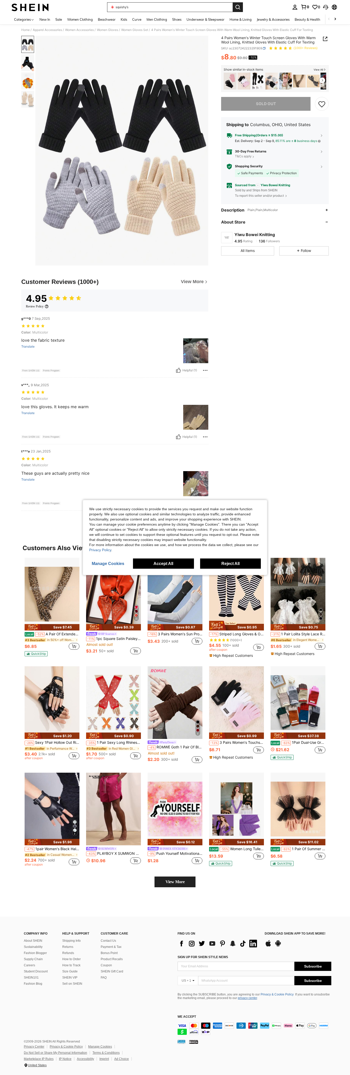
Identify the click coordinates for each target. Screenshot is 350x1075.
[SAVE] (322, 104)
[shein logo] (30, 7)
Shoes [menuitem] (176, 19)
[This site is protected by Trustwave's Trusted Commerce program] (181, 1042)
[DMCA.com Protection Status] (193, 1042)
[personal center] (295, 7)
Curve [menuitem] (136, 19)
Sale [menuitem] (58, 19)
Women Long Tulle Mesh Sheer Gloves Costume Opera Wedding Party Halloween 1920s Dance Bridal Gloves (237, 849)
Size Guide (70, 971)
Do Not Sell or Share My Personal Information (55, 1053)
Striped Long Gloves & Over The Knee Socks (237, 634)
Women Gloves (107, 30)
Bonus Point (109, 953)
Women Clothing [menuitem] (80, 19)
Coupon (106, 965)
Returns (67, 947)
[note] (52, 627)
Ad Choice (121, 1059)
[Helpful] (178, 370)
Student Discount (36, 971)
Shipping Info (71, 941)
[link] (305, 7)
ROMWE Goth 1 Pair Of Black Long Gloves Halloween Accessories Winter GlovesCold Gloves (175, 747)
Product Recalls (112, 959)
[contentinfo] (254, 1029)
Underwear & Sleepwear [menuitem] (205, 19)
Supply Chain (33, 959)
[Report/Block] (205, 370)
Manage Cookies (100, 1046)
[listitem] (230, 81)
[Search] (238, 7)
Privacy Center (34, 1046)
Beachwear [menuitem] (107, 19)
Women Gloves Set (134, 30)
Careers (29, 965)
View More (175, 882)
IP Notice (65, 1059)
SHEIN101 (31, 977)
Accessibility (85, 1059)
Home (25, 30)
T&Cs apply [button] (243, 156)
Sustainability (33, 947)
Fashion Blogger (35, 953)
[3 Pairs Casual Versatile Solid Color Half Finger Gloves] (271, 81)
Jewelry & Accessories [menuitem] (273, 19)
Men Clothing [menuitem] (157, 19)
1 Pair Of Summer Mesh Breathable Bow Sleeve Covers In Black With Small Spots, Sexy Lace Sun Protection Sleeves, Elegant (298, 849)
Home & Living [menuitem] (241, 19)
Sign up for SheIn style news (203, 957)
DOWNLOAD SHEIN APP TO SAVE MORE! (295, 933)
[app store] (268, 946)
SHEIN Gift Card (112, 971)
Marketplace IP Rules (39, 1059)
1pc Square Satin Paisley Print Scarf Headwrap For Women (114, 639)
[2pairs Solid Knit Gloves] (230, 81)
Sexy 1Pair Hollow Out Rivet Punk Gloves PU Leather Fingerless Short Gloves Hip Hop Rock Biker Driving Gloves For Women (52, 742)
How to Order (71, 959)
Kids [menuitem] (124, 19)
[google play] (278, 946)
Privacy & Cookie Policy (277, 994)
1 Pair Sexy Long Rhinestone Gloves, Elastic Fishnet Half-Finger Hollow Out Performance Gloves (114, 742)
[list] (219, 943)
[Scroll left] (329, 19)
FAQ (104, 977)
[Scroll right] (335, 19)
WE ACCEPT (187, 1016)
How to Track (71, 965)
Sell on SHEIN (72, 983)
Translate (28, 346)
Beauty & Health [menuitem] (307, 19)
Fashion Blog (33, 983)
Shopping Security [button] (249, 166)
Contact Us (108, 941)
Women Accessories (79, 30)
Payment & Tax (111, 947)
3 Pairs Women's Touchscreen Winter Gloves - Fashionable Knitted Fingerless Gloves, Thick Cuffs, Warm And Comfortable (237, 742)
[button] (326, 7)
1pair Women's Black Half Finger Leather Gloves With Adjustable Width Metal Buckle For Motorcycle (52, 849)
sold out (266, 103)
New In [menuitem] (44, 19)
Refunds (68, 953)
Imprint (104, 1059)
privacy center (247, 998)
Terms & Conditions (106, 1053)
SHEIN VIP (69, 977)
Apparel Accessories (47, 30)
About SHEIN (33, 941)
